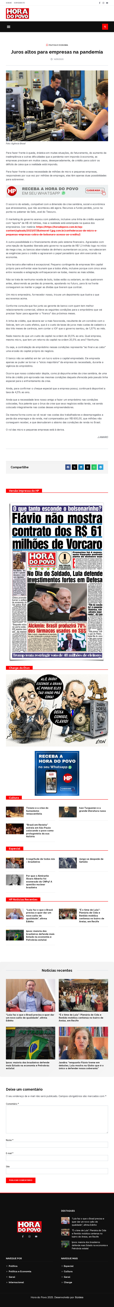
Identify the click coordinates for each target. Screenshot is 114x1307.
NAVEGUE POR (14, 1258)
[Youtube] (107, 3)
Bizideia (79, 1297)
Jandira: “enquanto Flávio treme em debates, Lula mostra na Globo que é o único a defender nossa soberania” (81, 1065)
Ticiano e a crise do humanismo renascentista (37, 811)
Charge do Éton (19, 667)
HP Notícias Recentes (23, 899)
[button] (8, 26)
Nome (9, 1140)
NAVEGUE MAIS (69, 1258)
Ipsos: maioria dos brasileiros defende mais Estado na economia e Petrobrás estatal (40, 935)
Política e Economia (58, 45)
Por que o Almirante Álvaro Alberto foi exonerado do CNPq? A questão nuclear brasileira (39, 882)
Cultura (14, 797)
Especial (14, 848)
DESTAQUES (68, 1211)
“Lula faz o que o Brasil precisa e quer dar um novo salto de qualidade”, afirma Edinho (39, 916)
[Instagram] (103, 3)
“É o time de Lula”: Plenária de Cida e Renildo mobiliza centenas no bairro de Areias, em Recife (91, 916)
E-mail (9, 1153)
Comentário (12, 1104)
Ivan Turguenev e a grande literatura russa (92, 809)
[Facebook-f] (100, 3)
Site (8, 1166)
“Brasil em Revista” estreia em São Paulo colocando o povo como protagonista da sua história (40, 830)
